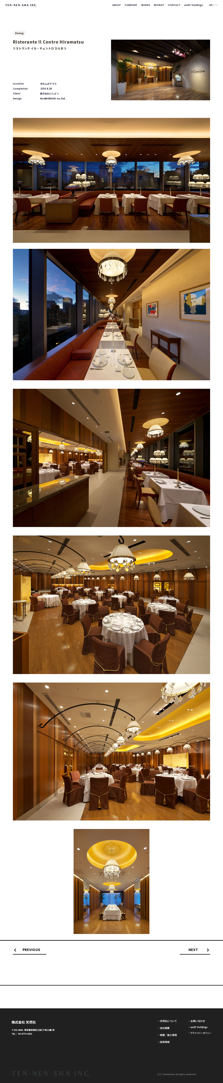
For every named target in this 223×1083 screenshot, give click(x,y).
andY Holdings (193, 5)
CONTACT (174, 5)
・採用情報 (163, 1042)
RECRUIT (159, 5)
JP (210, 5)
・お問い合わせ (196, 1021)
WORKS (145, 5)
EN (216, 5)
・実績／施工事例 (167, 1035)
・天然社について (167, 1021)
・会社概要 (163, 1028)
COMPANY (131, 5)
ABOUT (116, 5)
